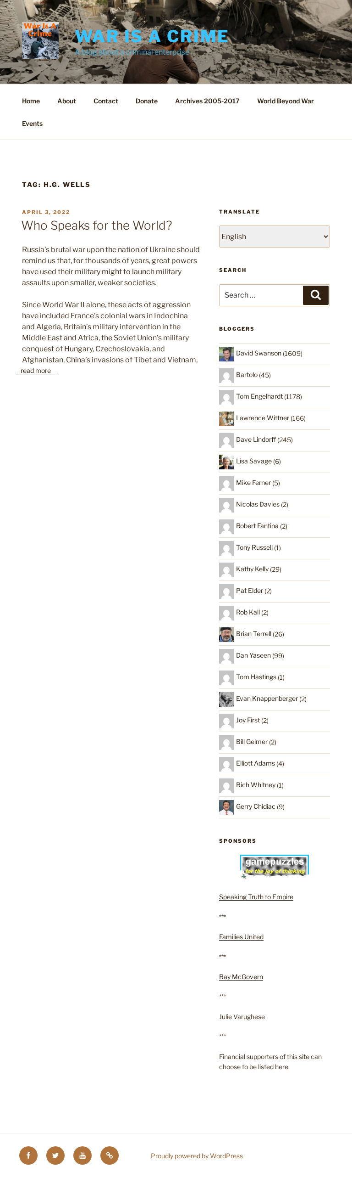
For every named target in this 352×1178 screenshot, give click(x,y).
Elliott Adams (255, 763)
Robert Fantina (257, 526)
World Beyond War (285, 101)
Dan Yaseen (253, 655)
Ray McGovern (241, 977)
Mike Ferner (253, 482)
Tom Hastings (256, 677)
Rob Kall (248, 612)
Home (31, 101)
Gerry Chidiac (255, 806)
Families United (241, 937)
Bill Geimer (252, 741)
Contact (106, 101)
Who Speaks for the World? (96, 225)
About (66, 101)
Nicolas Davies (258, 504)
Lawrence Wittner (262, 418)
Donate (147, 101)
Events (32, 123)
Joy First (248, 720)
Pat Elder (249, 590)
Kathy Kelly (252, 569)
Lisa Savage (254, 461)
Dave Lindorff (256, 439)
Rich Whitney (255, 785)
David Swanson (258, 353)
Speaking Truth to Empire (256, 897)
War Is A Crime (152, 36)
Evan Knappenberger (267, 698)
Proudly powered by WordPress (197, 1156)
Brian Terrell (253, 633)
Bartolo (247, 374)
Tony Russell (254, 547)
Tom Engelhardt (259, 396)
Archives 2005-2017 (207, 101)
